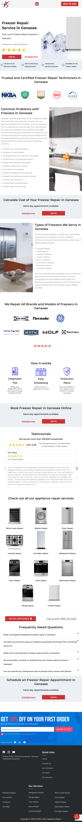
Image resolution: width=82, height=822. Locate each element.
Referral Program (9, 793)
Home (44, 759)
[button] (37, 4)
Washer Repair (41, 528)
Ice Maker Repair (41, 553)
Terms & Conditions (22, 756)
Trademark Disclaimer (11, 759)
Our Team (46, 773)
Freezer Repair (54, 606)
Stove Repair (14, 581)
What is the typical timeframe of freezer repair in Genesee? (30, 635)
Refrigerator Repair (67, 553)
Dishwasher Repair (67, 581)
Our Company (47, 768)
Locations (6, 802)
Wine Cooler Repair (14, 528)
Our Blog (6, 807)
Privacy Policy (26, 734)
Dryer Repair (67, 528)
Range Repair (28, 606)
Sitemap (34, 756)
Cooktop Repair (15, 553)
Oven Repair (41, 581)
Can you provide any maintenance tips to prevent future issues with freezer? (38, 671)
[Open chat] (77, 817)
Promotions (7, 797)
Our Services (47, 777)
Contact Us (46, 763)
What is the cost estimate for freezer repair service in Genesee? (32, 653)
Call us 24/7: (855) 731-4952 (61, 618)
